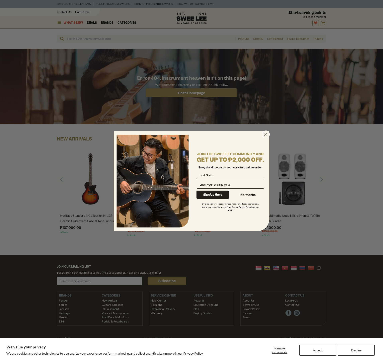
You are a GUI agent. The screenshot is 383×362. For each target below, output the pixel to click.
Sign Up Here (212, 195)
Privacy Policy (193, 353)
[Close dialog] (265, 134)
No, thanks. (248, 195)
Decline (356, 350)
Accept (318, 350)
